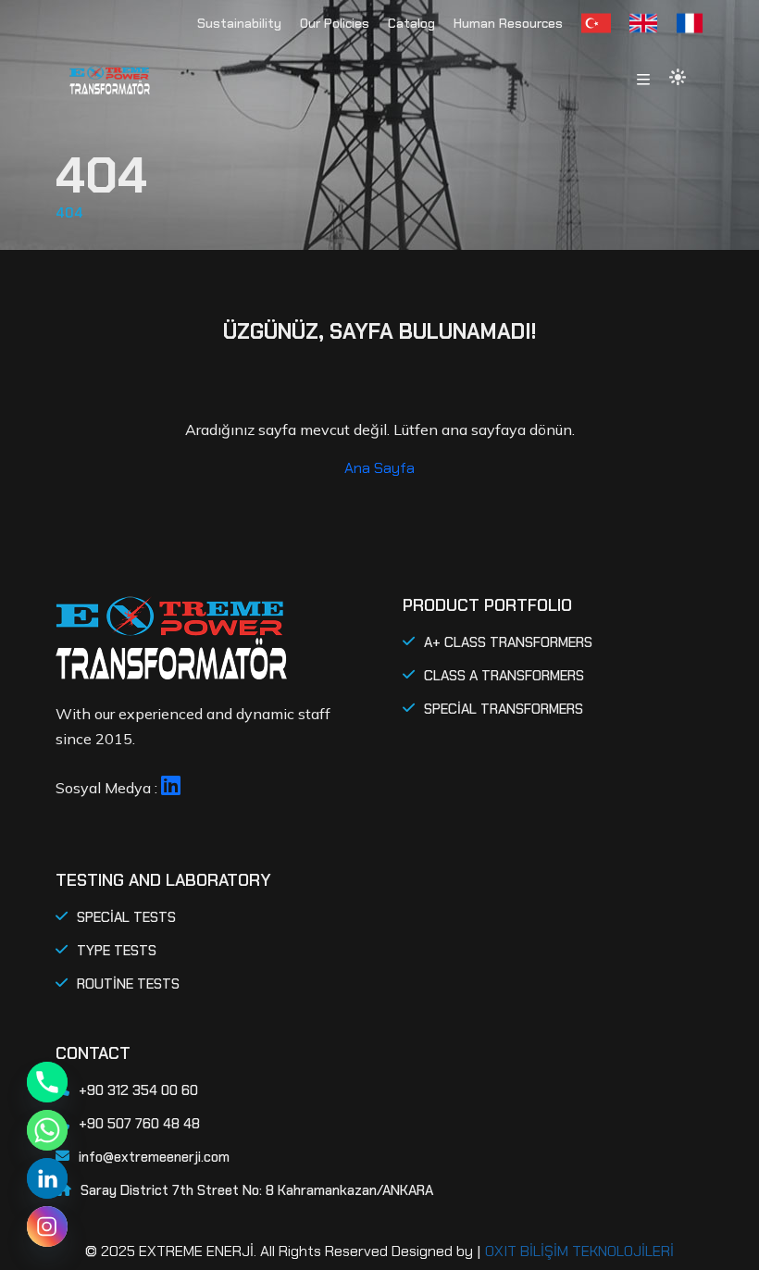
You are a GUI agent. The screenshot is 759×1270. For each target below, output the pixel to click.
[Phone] (47, 1082)
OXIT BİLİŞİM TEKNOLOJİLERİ (579, 1251)
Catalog (411, 23)
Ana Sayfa (379, 468)
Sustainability (239, 23)
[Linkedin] (47, 1178)
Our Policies (334, 23)
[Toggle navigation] (643, 80)
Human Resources (508, 23)
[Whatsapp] (47, 1130)
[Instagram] (47, 1226)
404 (69, 213)
